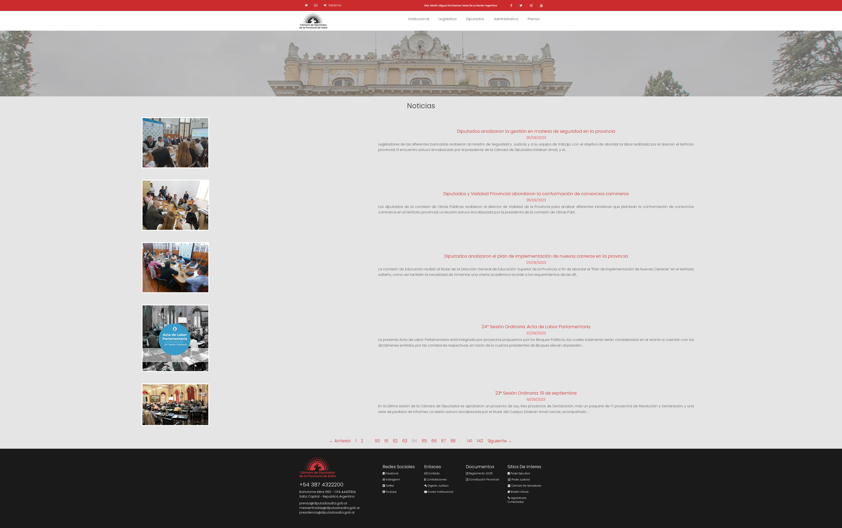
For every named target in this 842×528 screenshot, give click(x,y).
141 (469, 441)
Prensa (533, 18)
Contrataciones (436, 479)
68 (452, 441)
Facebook (391, 473)
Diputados (475, 18)
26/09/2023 (536, 137)
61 (386, 441)
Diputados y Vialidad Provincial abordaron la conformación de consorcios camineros (536, 194)
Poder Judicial (520, 479)
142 (480, 441)
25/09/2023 (536, 262)
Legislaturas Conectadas (517, 500)
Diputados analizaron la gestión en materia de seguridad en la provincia (536, 131)
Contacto (433, 473)
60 (377, 441)
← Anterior (340, 441)
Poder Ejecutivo (520, 473)
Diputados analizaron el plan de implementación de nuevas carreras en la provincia (536, 256)
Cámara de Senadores (526, 485)
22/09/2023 (536, 333)
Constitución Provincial (483, 479)
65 (424, 441)
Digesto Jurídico (438, 485)
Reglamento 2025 (480, 473)
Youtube (391, 492)
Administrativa (506, 18)
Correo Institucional (440, 492)
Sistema (334, 5)
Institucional (419, 18)
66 (434, 441)
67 (443, 441)
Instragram (392, 479)
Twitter (389, 485)
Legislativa (448, 18)
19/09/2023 (536, 399)
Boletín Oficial (519, 492)
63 (404, 441)
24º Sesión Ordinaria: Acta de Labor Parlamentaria (536, 327)
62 (395, 441)
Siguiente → (500, 441)
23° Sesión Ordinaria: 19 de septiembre (536, 393)
